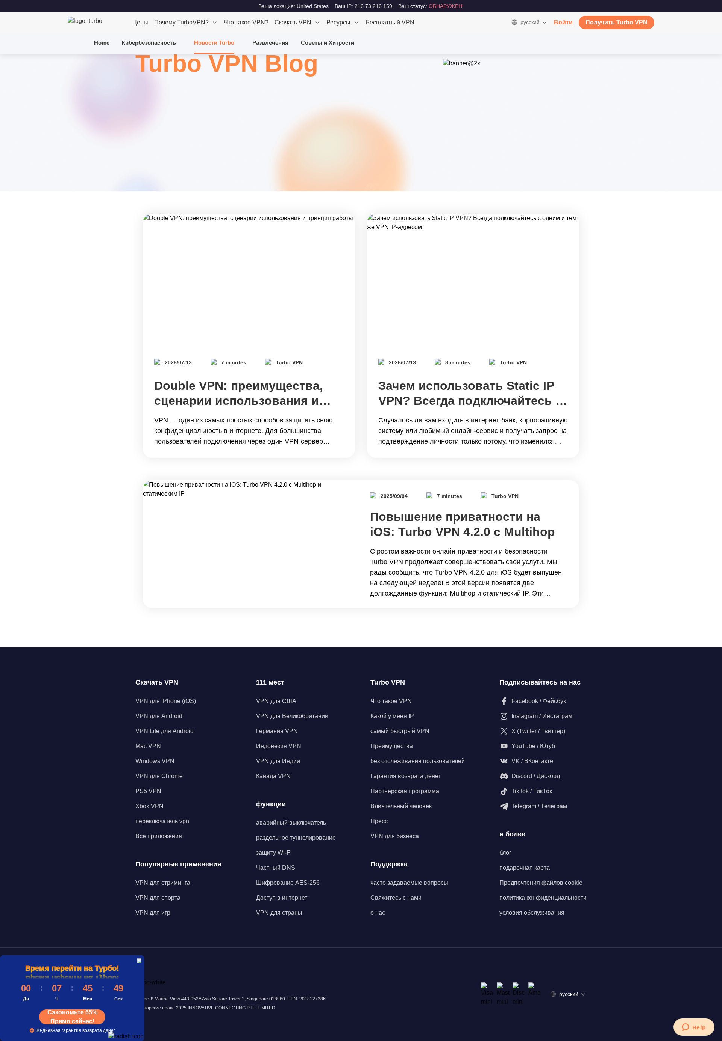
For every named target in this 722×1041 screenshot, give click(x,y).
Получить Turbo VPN (616, 22)
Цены (140, 22)
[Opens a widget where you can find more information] (693, 1027)
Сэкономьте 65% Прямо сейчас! (72, 1016)
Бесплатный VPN (390, 22)
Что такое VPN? (246, 22)
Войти (563, 22)
